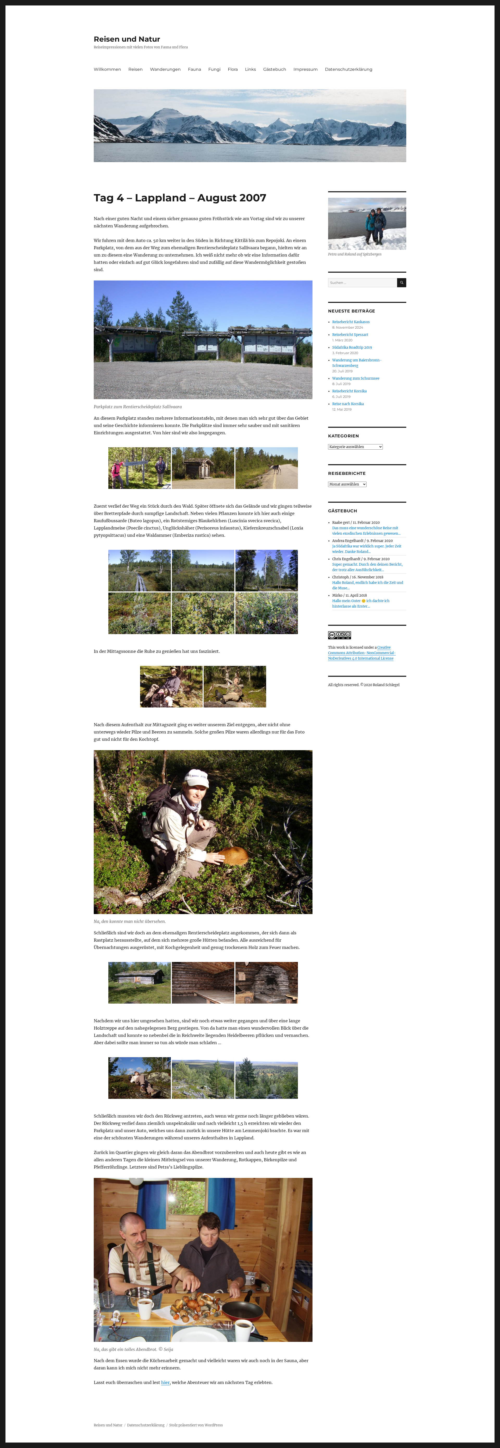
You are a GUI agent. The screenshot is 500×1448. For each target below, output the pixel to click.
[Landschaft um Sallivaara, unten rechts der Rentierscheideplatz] (266, 1078)
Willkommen (107, 69)
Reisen (135, 69)
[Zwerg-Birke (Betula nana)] (266, 613)
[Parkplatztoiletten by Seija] (203, 468)
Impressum (305, 69)
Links (250, 69)
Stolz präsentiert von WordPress (196, 1425)
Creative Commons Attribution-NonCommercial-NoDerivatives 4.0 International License (362, 653)
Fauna (194, 69)
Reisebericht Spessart (350, 335)
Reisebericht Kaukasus (351, 322)
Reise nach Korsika (348, 404)
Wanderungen (165, 69)
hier (165, 1382)
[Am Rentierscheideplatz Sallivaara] (139, 983)
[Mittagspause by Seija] (171, 686)
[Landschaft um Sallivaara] (139, 570)
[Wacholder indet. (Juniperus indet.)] (203, 613)
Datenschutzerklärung (348, 69)
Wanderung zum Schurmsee (355, 378)
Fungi (214, 69)
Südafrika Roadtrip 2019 (352, 347)
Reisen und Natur (127, 39)
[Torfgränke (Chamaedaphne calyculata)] (139, 613)
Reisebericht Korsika (349, 391)
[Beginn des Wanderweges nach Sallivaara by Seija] (139, 468)
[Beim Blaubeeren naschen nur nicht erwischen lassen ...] (139, 1078)
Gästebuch (274, 69)
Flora (233, 69)
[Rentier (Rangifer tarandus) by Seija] (266, 468)
